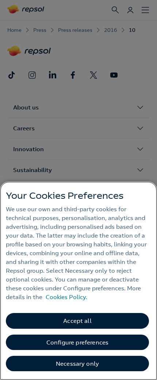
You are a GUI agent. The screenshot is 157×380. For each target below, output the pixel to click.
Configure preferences (77, 342)
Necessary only (77, 363)
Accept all (77, 320)
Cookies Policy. (66, 297)
